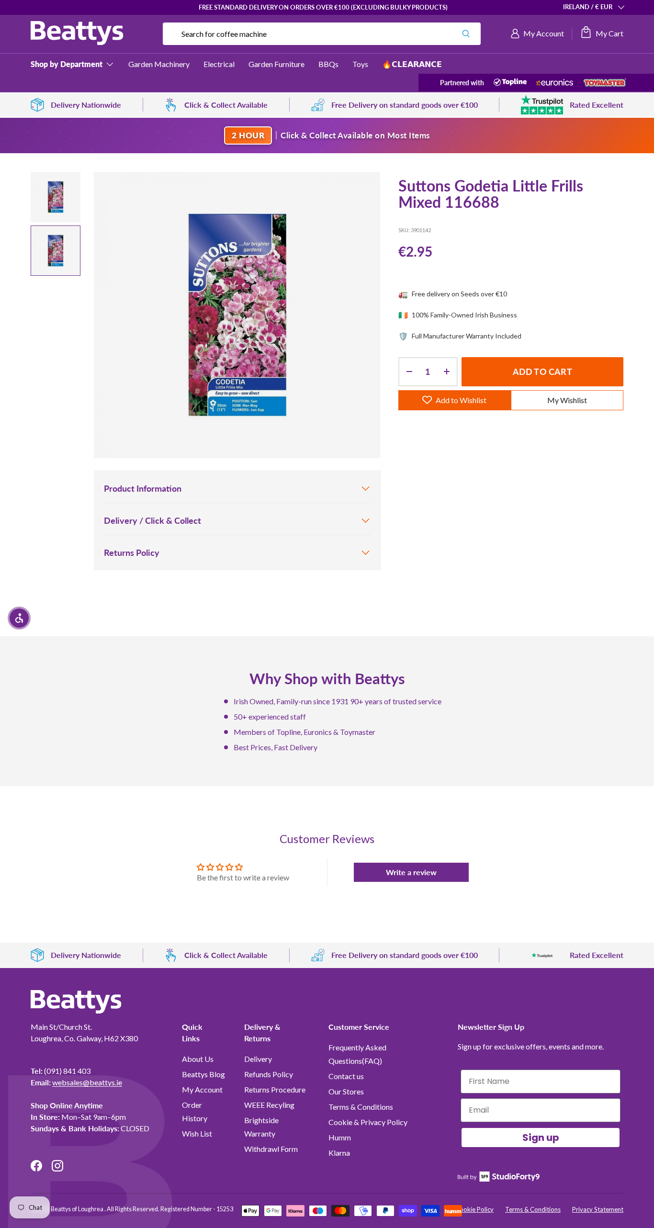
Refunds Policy (268, 1074)
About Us (198, 1058)
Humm (339, 1137)
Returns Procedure (274, 1089)
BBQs (328, 63)
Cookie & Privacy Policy (367, 1122)
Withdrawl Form (271, 1148)
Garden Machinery (159, 63)
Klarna (339, 1152)
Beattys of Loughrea (77, 1209)
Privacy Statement (597, 1209)
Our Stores (346, 1091)
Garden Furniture (276, 63)
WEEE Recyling (269, 1104)
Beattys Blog (203, 1074)
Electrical (219, 63)
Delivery (258, 1058)
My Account (202, 1089)
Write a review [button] (411, 872)
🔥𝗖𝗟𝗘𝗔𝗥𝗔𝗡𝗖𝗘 (412, 63)
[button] (601, 33)
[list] (237, 315)
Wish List (197, 1133)
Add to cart (542, 371)
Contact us (346, 1076)
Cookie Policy (474, 1209)
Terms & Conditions (360, 1106)
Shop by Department (66, 63)
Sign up (540, 1137)
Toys (360, 63)
